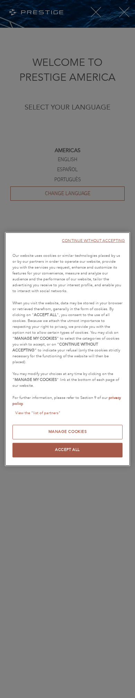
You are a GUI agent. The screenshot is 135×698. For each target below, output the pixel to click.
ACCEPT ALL (67, 449)
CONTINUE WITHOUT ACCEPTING (93, 240)
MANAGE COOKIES (67, 431)
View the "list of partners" (38, 412)
